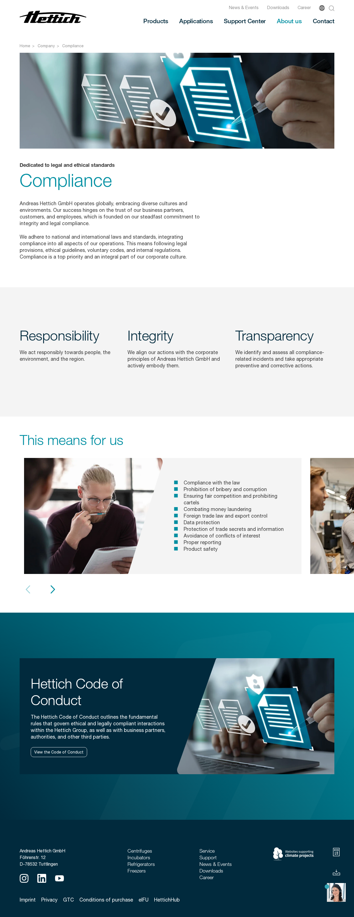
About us (289, 21)
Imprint (28, 900)
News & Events (244, 7)
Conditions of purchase (106, 900)
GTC (68, 900)
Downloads (278, 7)
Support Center (245, 21)
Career (304, 7)
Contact (323, 21)
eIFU (144, 900)
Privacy (49, 900)
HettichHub (167, 900)
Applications (196, 21)
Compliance (73, 46)
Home (25, 46)
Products (155, 21)
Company (46, 46)
